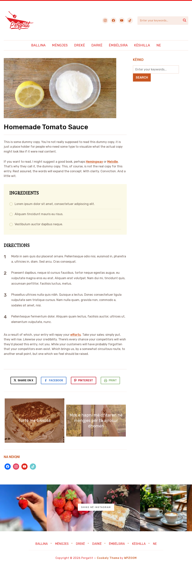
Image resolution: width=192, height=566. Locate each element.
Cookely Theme (108, 558)
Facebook (56, 380)
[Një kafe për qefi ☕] (163, 507)
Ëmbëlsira (118, 45)
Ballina (38, 45)
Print (113, 380)
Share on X (25, 380)
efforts (75, 334)
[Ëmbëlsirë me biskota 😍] (116, 507)
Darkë (96, 45)
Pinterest (85, 380)
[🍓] (23, 507)
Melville (112, 161)
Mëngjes (60, 45)
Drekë (79, 45)
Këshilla (142, 45)
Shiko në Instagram (96, 507)
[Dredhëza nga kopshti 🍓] (70, 507)
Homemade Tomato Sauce (46, 127)
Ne (158, 45)
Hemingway (94, 161)
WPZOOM (130, 558)
